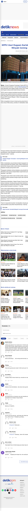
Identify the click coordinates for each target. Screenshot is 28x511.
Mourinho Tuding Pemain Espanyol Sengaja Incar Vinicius (18, 316)
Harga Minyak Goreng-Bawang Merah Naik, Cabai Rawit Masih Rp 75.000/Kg (12, 241)
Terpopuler (10, 37)
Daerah (16, 37)
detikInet (21, 487)
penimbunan (4, 215)
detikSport (22, 490)
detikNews (3, 40)
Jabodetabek (13, 34)
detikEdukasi (22, 484)
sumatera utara (21, 215)
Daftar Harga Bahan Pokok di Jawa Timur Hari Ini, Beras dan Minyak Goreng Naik (12, 245)
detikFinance (22, 485)
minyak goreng (22, 87)
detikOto (21, 494)
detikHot (21, 489)
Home (3, 34)
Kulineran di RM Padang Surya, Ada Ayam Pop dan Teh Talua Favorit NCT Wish (6, 316)
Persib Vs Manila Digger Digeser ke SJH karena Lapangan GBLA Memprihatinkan (18, 300)
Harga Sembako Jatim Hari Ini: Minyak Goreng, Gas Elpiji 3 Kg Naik (12, 237)
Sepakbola (22, 492)
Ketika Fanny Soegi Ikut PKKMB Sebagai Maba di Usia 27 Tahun (8, 280)
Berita (7, 34)
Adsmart (4, 37)
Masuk (25, 1)
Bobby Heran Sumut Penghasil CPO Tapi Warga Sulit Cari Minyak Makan (11, 232)
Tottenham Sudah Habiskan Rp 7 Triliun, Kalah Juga (8, 264)
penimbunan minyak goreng (8, 218)
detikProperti (22, 495)
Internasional (21, 34)
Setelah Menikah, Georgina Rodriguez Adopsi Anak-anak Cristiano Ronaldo (5, 300)
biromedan (19, 218)
